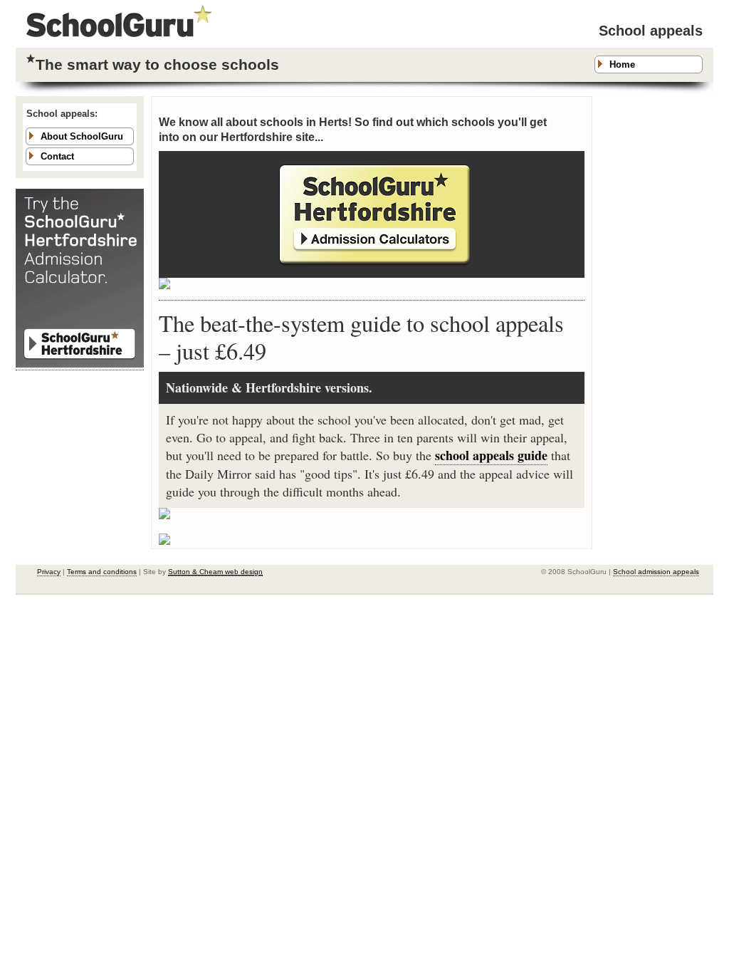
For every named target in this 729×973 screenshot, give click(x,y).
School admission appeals (656, 572)
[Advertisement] (656, 310)
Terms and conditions (102, 572)
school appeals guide (491, 455)
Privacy (49, 572)
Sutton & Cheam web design (215, 572)
